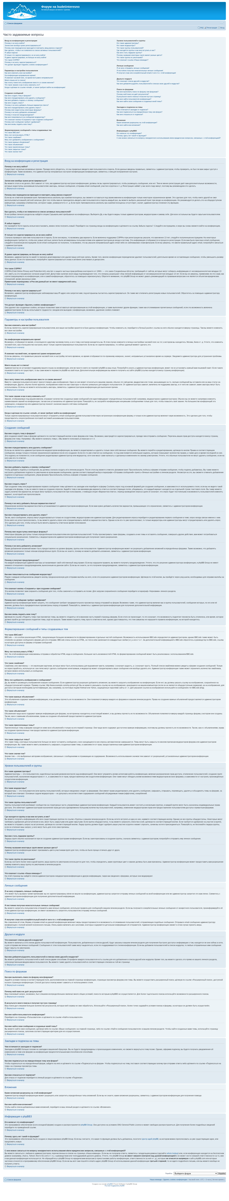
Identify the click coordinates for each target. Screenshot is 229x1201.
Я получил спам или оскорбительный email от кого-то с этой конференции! (146, 73)
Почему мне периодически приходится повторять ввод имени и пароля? (33, 48)
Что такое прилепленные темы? (17, 147)
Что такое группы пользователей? (130, 48)
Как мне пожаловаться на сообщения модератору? (25, 117)
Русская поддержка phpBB (114, 1186)
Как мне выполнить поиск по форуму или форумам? (137, 92)
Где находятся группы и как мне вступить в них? (136, 50)
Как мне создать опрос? (14, 103)
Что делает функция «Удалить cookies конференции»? (26, 65)
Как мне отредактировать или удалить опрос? (23, 108)
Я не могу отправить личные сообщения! (133, 68)
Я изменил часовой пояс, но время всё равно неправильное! (29, 78)
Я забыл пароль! (11, 53)
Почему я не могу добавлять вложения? (21, 112)
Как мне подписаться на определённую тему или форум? (139, 112)
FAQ (202, 28)
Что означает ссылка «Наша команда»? (132, 60)
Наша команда (156, 1179)
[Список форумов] (22, 11)
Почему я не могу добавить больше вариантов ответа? (27, 105)
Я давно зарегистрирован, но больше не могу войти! (25, 57)
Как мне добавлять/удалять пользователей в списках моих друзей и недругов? (148, 84)
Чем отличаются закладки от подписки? (132, 110)
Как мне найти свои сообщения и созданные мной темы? (139, 101)
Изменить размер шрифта (222, 22)
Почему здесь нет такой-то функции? (131, 136)
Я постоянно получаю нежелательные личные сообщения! (140, 70)
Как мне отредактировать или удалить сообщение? (25, 98)
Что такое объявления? (14, 144)
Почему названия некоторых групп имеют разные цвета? (139, 55)
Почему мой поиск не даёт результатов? (133, 94)
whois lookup (172, 1153)
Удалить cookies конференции (175, 1179)
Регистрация (212, 28)
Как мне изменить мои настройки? (18, 73)
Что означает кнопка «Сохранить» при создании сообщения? (29, 120)
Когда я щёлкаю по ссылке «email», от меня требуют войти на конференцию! (35, 87)
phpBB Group (86, 1125)
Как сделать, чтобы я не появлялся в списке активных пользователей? (33, 50)
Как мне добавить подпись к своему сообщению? (24, 100)
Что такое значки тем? (13, 152)
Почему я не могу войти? (15, 43)
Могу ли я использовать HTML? (17, 135)
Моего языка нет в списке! (15, 80)
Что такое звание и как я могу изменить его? (22, 85)
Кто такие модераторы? (126, 45)
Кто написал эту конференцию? (129, 133)
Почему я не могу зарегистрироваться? (20, 62)
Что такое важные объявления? (17, 142)
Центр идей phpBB (150, 1139)
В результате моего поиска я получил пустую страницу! (139, 96)
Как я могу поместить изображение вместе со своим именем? (29, 82)
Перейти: (168, 1173)
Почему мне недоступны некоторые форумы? (23, 110)
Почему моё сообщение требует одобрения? (22, 122)
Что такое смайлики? (13, 137)
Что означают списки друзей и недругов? (133, 81)
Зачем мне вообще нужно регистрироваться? (23, 45)
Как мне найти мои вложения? (129, 125)
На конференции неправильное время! (20, 75)
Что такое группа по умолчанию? (130, 57)
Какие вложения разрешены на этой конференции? (137, 122)
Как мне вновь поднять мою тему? (18, 124)
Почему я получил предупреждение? (19, 115)
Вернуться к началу (15, 174)
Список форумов (14, 23)
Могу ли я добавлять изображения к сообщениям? (25, 140)
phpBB (109, 1184)
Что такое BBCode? (12, 132)
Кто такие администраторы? (128, 43)
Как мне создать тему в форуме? (18, 96)
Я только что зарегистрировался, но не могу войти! (25, 55)
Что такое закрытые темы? (15, 149)
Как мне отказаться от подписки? (130, 114)
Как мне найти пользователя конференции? (134, 99)
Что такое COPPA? (12, 60)
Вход (222, 28)
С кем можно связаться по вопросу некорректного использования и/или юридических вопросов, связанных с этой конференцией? (169, 138)
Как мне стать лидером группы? (129, 53)
